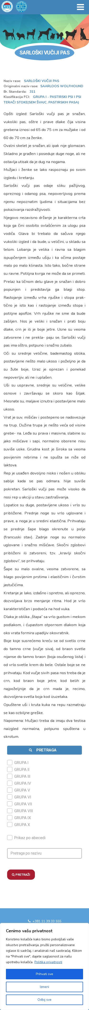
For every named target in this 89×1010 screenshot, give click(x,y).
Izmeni (44, 987)
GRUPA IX (22, 817)
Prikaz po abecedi (30, 837)
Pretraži (22, 874)
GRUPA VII (23, 804)
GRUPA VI (22, 797)
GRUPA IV (22, 783)
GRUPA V (22, 790)
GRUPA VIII (23, 810)
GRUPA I (21, 762)
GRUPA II (21, 769)
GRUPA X (22, 824)
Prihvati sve (44, 974)
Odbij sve (44, 999)
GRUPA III (22, 776)
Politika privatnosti (48, 962)
